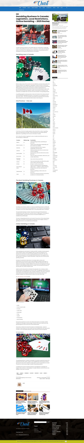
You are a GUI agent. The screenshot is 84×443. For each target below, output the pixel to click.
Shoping (54, 158)
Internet (54, 130)
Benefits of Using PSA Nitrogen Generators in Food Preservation (33, 402)
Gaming (54, 116)
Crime (54, 94)
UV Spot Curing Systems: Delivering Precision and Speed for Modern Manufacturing (63, 41)
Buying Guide (55, 85)
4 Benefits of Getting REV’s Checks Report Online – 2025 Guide (43, 378)
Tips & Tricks (55, 167)
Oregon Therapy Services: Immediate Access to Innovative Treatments (62, 51)
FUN (53, 113)
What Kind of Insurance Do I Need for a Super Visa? (21, 413)
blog (53, 82)
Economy (54, 101)
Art (53, 81)
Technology (48, 7)
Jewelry (54, 132)
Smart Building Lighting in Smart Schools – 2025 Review (24, 378)
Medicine (54, 142)
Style (40, 7)
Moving (54, 145)
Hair (53, 120)
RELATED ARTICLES (20, 391)
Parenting (54, 149)
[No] (82, 441)
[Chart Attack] (42, 3)
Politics (54, 154)
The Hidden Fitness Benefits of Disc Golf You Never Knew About (63, 31)
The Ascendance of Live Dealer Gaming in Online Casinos (44, 402)
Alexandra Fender (55, 25)
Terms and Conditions (37, 431)
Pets (62, 7)
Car (53, 20)
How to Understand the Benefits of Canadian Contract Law (44, 413)
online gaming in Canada (22, 276)
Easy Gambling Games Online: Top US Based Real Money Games (32, 413)
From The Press (55, 111)
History (54, 123)
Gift (53, 117)
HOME (20, 7)
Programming (55, 155)
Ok (65, 441)
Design (54, 98)
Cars (53, 88)
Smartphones (55, 159)
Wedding (54, 171)
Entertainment (55, 104)
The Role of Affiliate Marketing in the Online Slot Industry (21, 402)
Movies (54, 143)
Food (53, 110)
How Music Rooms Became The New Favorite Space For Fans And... (62, 71)
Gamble (20, 12)
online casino (19, 374)
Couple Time (55, 92)
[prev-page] (16, 416)
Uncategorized (55, 170)
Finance (54, 108)
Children (54, 91)
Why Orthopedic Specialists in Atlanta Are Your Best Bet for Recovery (62, 61)
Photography (55, 152)
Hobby (54, 124)
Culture (54, 97)
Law (53, 135)
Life (53, 136)
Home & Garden (35, 7)
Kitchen (54, 133)
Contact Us (21, 10)
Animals (54, 79)
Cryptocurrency (55, 95)
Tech (53, 164)
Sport (58, 7)
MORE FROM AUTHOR (27, 391)
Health (28, 7)
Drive (54, 100)
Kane (18, 23)
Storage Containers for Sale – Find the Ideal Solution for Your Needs (63, 66)
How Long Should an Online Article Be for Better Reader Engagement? (62, 36)
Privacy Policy (36, 430)
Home (17, 12)
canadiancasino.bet (30, 83)
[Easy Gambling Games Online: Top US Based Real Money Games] (33, 408)
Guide (54, 119)
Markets (54, 140)
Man (53, 139)
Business (24, 7)
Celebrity (54, 89)
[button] (67, 7)
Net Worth (54, 148)
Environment (55, 105)
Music (44, 7)
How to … (54, 129)
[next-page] (18, 416)
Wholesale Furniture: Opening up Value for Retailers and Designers (62, 46)
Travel (54, 7)
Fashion (54, 107)
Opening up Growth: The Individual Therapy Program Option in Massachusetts (62, 56)
